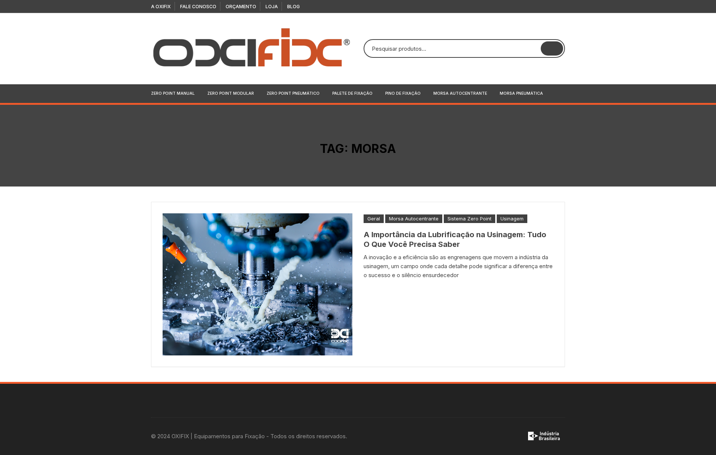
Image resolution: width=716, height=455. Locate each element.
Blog (293, 6)
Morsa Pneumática (521, 93)
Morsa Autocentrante (460, 93)
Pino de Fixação (403, 93)
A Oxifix (161, 6)
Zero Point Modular (230, 93)
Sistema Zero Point (470, 219)
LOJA (272, 6)
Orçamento (241, 6)
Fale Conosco (198, 6)
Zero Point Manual (173, 93)
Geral (373, 219)
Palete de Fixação (352, 93)
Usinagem (512, 219)
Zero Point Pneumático (293, 93)
